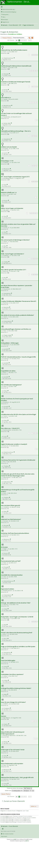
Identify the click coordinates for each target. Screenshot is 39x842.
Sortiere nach (8, 790)
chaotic (5, 241)
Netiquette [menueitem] (5, 14)
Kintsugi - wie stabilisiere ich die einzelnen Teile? (15, 603)
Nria (4, 194)
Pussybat (5, 148)
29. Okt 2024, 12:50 (14, 521)
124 (35, 70)
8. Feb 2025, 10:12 (14, 535)
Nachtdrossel (7, 105)
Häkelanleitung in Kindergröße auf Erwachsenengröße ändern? (17, 490)
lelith (4, 493)
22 (33, 258)
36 (37, 55)
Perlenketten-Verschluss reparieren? (12, 674)
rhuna (5, 783)
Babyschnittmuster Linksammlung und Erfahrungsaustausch (12, 733)
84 (35, 181)
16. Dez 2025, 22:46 (13, 317)
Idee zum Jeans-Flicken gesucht (10, 505)
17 (37, 165)
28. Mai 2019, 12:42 (21, 735)
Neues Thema (7, 38)
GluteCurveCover (8, 58)
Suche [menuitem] (2, 28)
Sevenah (6, 74)
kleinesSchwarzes (8, 581)
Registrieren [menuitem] (5, 22)
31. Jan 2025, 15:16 (12, 549)
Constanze (6, 507)
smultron (5, 132)
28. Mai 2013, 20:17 (16, 117)
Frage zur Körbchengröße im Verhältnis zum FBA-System (18, 646)
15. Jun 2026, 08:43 (14, 227)
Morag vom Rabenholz (9, 735)
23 (35, 258)
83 (33, 181)
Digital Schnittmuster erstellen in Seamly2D (14, 444)
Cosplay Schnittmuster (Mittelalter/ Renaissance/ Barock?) (18, 301)
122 (30, 70)
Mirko (4, 372)
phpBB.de (26, 840)
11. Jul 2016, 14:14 (14, 210)
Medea (6, 742)
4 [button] (24, 40)
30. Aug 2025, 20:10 (15, 402)
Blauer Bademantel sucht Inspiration (12, 763)
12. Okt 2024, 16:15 (13, 662)
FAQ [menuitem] (3, 17)
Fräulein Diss (6, 117)
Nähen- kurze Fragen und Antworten (12, 208)
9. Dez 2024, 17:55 (13, 604)
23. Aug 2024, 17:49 (12, 765)
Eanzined (5, 303)
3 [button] (22, 40)
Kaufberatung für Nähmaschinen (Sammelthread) (16, 66)
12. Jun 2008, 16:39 (15, 618)
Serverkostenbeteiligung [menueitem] (9, 12)
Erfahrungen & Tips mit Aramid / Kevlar (12, 750)
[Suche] (29, 38)
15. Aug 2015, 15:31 (19, 178)
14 (32, 165)
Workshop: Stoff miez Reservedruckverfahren (15, 533)
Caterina (5, 604)
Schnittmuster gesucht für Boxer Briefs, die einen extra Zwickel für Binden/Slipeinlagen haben (17, 475)
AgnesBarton (6, 718)
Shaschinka (6, 618)
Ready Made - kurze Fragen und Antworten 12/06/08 (17, 617)
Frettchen (6, 358)
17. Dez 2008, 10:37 (12, 51)
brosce (6, 200)
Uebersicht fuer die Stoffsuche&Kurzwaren (14, 50)
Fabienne (5, 779)
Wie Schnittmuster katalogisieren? (11, 385)
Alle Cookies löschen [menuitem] (7, 834)
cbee (4, 576)
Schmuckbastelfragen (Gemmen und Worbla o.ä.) (16, 329)
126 (35, 213)
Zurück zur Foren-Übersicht (14, 801)
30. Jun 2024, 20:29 (14, 751)
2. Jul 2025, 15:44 (12, 386)
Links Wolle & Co (6, 97)
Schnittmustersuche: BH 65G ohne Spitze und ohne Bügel (18, 414)
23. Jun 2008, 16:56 (14, 148)
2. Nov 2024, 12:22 (12, 676)
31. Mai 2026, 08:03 (13, 241)
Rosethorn (6, 402)
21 (37, 136)
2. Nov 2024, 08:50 (12, 690)
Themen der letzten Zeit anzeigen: (15, 788)
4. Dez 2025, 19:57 (14, 303)
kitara (5, 511)
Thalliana (6, 466)
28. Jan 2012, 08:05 (13, 99)
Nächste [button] (31, 40)
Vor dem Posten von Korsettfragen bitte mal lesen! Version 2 (16, 114)
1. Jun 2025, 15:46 (12, 416)
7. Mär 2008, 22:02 (12, 83)
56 (35, 621)
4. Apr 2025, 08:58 (11, 461)
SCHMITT (5, 704)
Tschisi (5, 416)
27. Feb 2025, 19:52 (15, 358)
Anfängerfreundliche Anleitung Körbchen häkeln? (16, 688)
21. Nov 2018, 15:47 (15, 162)
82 (32, 181)
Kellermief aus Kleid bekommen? (11, 519)
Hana (4, 330)
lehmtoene (6, 344)
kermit (6, 89)
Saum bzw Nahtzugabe (8, 660)
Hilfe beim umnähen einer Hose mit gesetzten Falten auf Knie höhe (18, 225)
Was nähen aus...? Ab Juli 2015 (10, 428)
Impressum (4, 836)
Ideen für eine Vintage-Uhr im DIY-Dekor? (13, 702)
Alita (5, 625)
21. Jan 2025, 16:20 (11, 194)
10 (32, 86)
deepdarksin (7, 139)
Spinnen (3, 716)
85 (37, 181)
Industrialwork (8, 321)
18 (32, 136)
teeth (4, 83)
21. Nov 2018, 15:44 (15, 255)
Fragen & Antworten (9, 32)
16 (35, 165)
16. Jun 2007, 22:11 (14, 132)
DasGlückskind (7, 430)
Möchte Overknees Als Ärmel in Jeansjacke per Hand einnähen (17, 399)
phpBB (14, 839)
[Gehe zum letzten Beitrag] (14, 58)
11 (33, 86)
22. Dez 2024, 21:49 (18, 590)
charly (5, 609)
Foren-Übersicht (13, 25)
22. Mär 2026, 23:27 (16, 289)
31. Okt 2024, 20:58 (12, 634)
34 (33, 55)
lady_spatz (6, 210)
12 (35, 86)
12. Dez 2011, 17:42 (14, 271)
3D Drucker (4, 547)
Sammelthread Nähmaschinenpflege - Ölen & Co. (16, 131)
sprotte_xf (6, 227)
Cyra (5, 184)
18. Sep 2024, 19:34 (14, 779)
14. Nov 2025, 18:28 (12, 330)
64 (37, 274)
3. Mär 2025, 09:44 (11, 493)
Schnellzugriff (19, 7)
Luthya (5, 676)
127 (37, 213)
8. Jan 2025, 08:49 (14, 344)
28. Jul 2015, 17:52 (16, 430)
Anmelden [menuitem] (5, 19)
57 (37, 621)
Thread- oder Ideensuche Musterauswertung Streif (16, 632)
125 (37, 70)
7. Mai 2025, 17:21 (12, 372)
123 (32, 70)
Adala (4, 690)
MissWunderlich (7, 590)
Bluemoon (7, 169)
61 (32, 274)
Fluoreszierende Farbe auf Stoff (10, 561)
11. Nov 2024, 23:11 (15, 648)
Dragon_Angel (7, 335)
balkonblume (6, 477)
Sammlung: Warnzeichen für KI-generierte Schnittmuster (18, 460)
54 (32, 621)
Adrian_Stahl (7, 123)
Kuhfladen (19, 34)
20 (35, 136)
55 (33, 621)
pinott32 (6, 349)
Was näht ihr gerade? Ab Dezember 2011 (13, 270)
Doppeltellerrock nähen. (8, 371)
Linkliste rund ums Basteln (9, 147)
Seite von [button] (16, 40)
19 (33, 136)
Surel (4, 51)
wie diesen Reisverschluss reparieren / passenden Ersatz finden (16, 286)
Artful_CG (5, 648)
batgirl (5, 549)
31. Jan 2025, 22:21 (12, 562)
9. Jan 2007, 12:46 (12, 67)
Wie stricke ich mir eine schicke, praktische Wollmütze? (17, 315)
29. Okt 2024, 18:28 (14, 704)
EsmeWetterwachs (8, 178)
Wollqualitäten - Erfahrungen (10, 343)
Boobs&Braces (12, 34)
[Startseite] (3, 0)
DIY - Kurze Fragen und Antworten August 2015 (15, 177)
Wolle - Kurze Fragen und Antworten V (12, 254)
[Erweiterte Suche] (32, 38)
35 (35, 55)
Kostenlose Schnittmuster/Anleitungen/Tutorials (15, 82)
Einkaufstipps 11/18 (7, 161)
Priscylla (6, 567)
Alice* (4, 634)
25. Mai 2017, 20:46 (15, 507)
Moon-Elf (5, 271)
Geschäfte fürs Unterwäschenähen (12, 575)
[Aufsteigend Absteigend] (27, 790)
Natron (5, 67)
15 (33, 165)
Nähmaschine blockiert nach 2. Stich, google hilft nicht (17, 777)
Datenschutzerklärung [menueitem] (8, 9)
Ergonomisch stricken (7, 589)
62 (33, 274)
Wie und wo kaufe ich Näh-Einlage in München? (15, 240)
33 (32, 55)
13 (37, 86)
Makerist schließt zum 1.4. (9, 192)
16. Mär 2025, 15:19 (17, 477)
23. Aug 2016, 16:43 (16, 718)
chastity (5, 99)
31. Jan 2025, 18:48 (12, 576)
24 (37, 258)
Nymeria (5, 751)
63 (35, 274)
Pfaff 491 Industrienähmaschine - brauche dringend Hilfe (18, 357)
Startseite (5, 25)
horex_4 (5, 446)
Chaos (4, 386)
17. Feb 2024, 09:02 (14, 446)
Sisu (5, 232)
